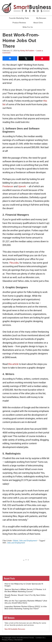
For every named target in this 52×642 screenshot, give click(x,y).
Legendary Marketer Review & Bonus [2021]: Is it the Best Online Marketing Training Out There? (26, 607)
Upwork (22, 186)
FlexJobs (14, 262)
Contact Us (40, 638)
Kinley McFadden (27, 51)
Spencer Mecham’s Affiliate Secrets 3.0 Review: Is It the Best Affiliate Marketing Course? (25, 590)
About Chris (38, 23)
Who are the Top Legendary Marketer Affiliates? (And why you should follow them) (26, 602)
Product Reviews (19, 23)
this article (13, 364)
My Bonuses (41, 18)
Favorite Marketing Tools (19, 18)
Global (15, 541)
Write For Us (28, 27)
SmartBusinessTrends (25, 638)
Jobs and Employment (28, 541)
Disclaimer (18, 640)
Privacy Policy (7, 640)
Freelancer (8, 186)
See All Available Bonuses (15, 629)
